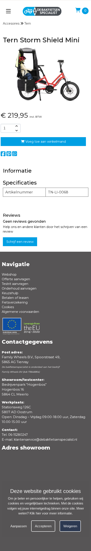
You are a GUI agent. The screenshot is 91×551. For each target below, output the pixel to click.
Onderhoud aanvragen (19, 288)
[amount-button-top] (16, 126)
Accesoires (11, 23)
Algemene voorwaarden (20, 312)
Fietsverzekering (15, 302)
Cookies (8, 307)
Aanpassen (18, 526)
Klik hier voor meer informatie (51, 513)
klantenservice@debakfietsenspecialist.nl (45, 440)
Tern (27, 23)
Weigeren (70, 526)
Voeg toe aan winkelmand (45, 142)
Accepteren (43, 526)
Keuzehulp (10, 293)
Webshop (9, 274)
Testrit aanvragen (15, 284)
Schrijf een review (20, 242)
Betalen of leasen (15, 298)
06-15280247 (18, 435)
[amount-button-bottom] (16, 130)
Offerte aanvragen (16, 279)
